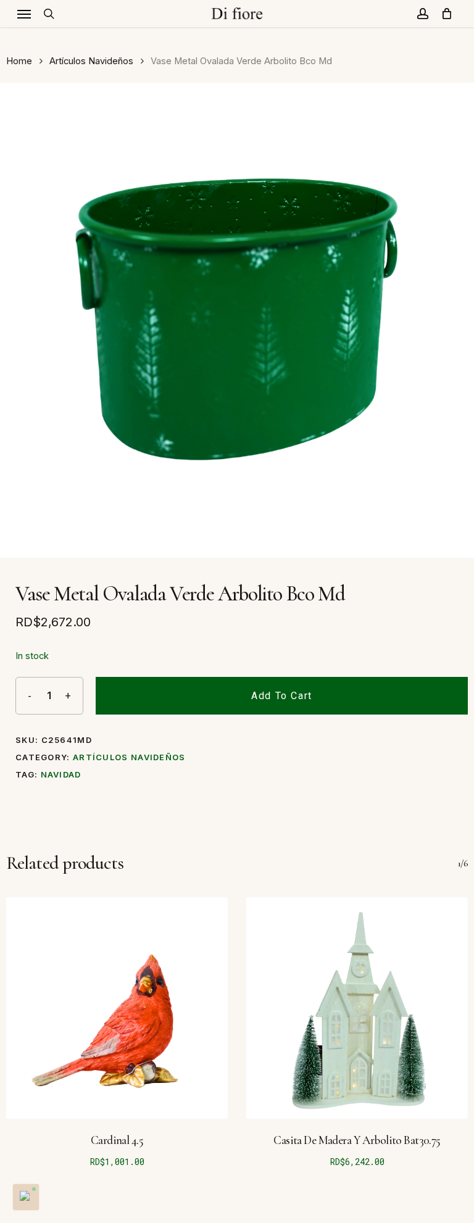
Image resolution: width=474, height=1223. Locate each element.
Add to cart (281, 696)
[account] (422, 13)
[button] (24, 13)
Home (19, 61)
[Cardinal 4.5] (117, 1008)
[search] (48, 13)
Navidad (61, 774)
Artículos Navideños (91, 61)
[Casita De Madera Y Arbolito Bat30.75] (357, 1008)
